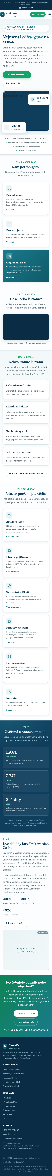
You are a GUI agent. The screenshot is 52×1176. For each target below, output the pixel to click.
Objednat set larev (15, 75)
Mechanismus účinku (12, 1070)
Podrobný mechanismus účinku (24, 473)
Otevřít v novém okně (37, 344)
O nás (5, 1118)
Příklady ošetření (10, 1102)
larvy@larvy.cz (27, 8)
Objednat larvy (37, 14)
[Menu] (49, 14)
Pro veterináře (9, 1110)
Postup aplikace (10, 1078)
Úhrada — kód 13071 (11, 1082)
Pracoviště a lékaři (11, 1086)
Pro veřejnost (8, 1098)
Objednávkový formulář (13, 1138)
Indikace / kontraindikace (13, 1074)
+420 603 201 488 (18, 1030)
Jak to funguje (13, 83)
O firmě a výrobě (14, 923)
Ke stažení (7, 1114)
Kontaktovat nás (26, 1022)
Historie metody (9, 1106)
